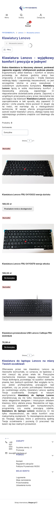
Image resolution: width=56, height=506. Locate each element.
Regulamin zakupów (24, 464)
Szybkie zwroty (23, 447)
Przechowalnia (22, 482)
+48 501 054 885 (10, 445)
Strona (24, 141)
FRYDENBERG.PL (8, 33)
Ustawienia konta (23, 485)
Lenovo (20, 33)
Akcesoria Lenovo (33, 33)
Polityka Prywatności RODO (28, 466)
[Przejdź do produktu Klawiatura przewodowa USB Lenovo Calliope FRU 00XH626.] (28, 307)
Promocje (20, 450)
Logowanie (20, 477)
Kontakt (19, 461)
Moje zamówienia (23, 480)
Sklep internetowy (25, 503)
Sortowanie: (7, 127)
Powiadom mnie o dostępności (18, 209)
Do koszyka (9, 278)
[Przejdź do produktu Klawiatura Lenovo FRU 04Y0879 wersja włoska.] (28, 238)
